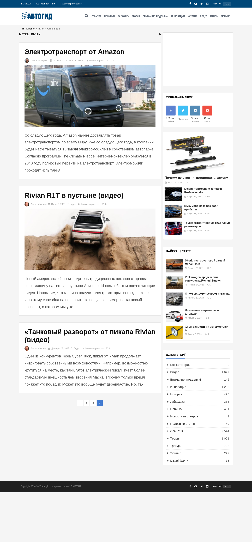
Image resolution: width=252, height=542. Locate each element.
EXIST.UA (26, 3)
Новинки (109, 16)
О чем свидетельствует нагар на (207, 293)
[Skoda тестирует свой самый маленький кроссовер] (174, 265)
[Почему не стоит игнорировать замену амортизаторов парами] (195, 154)
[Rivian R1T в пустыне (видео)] (90, 239)
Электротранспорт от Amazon (74, 52)
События (96, 16)
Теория (136, 16)
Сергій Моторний (39, 60)
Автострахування (72, 3)
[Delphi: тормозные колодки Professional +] (173, 194)
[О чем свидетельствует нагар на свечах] (174, 299)
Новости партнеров (184, 416)
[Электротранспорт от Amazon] (90, 96)
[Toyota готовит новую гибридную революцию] (173, 228)
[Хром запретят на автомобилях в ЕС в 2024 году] (174, 332)
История (192, 16)
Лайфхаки (123, 16)
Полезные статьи (182, 423)
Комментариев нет (98, 60)
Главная (30, 28)
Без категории (180, 365)
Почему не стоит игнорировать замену (196, 177)
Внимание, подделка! (155, 16)
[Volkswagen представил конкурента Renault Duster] (174, 282)
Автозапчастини (45, 3)
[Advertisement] (198, 59)
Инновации (178, 16)
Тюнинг (225, 16)
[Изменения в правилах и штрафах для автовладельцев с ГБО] (174, 315)
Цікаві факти (179, 460)
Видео (203, 16)
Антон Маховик (39, 204)
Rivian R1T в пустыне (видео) (74, 195)
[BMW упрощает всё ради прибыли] (173, 211)
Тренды (214, 16)
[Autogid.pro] (36, 16)
